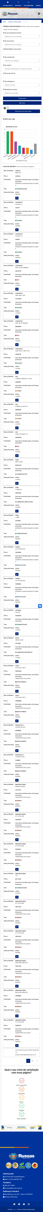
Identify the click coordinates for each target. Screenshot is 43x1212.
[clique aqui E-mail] (14, 1204)
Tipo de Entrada (9, 57)
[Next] (37, 1061)
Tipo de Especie (9, 81)
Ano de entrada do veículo (12, 33)
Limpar (23, 103)
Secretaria (7, 65)
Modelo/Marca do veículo (12, 49)
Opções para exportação (23, 111)
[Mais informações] (16, 198)
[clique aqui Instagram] (28, 1204)
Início (4, 22)
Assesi (14, 1209)
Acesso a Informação (14, 22)
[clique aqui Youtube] (24, 1204)
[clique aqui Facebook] (19, 1204)
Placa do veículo (9, 73)
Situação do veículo (10, 89)
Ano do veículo (9, 41)
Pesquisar (23, 98)
